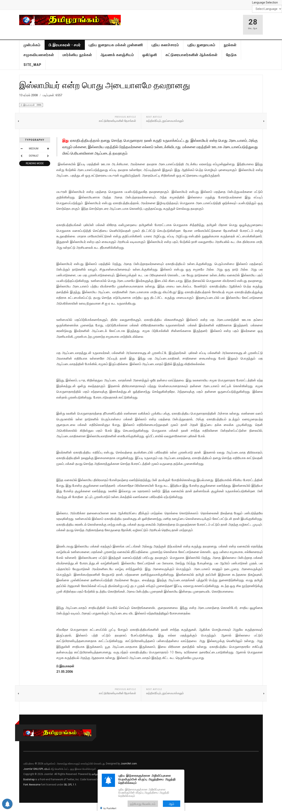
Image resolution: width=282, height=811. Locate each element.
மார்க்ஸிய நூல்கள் (77, 55)
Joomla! (28, 769)
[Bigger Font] (48, 148)
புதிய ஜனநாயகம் (201, 45)
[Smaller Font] (21, 148)
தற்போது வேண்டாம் (142, 804)
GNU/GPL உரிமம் (41, 769)
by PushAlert (109, 808)
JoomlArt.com (129, 763)
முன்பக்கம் (32, 45)
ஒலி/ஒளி (149, 55)
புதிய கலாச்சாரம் (165, 45)
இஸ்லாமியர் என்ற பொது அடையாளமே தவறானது (104, 84)
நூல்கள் (230, 45)
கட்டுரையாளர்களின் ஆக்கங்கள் (192, 55)
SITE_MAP (32, 64)
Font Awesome (31, 784)
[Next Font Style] (48, 156)
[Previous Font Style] (21, 156)
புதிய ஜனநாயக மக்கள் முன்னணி (116, 45)
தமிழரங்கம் (97, 774)
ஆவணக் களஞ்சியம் (117, 55)
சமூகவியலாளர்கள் (39, 55)
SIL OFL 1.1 (70, 784)
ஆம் (171, 804)
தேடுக (231, 55)
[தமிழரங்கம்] (70, 20)
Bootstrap (28, 779)
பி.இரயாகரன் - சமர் (65, 45)
